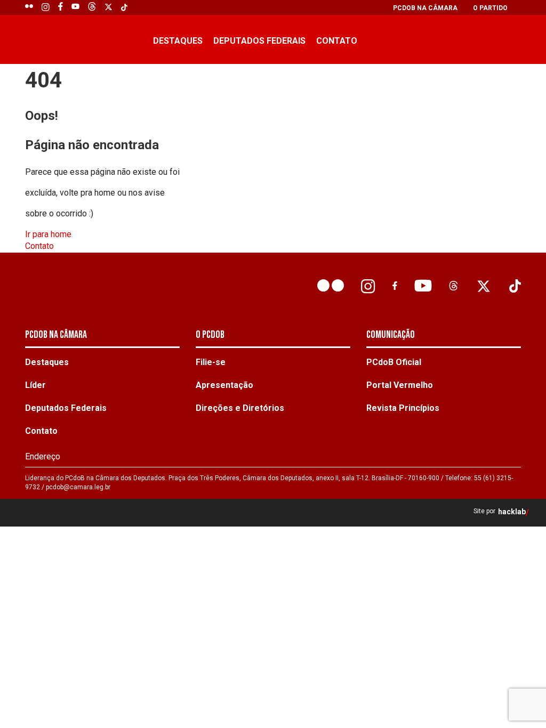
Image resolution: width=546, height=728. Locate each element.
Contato (336, 41)
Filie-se (211, 362)
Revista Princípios (402, 408)
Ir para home (48, 234)
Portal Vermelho (399, 385)
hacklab (512, 512)
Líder (35, 385)
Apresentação (224, 385)
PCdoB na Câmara (425, 8)
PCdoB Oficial (393, 362)
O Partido (490, 8)
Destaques (178, 41)
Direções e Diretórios (240, 408)
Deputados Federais (259, 41)
